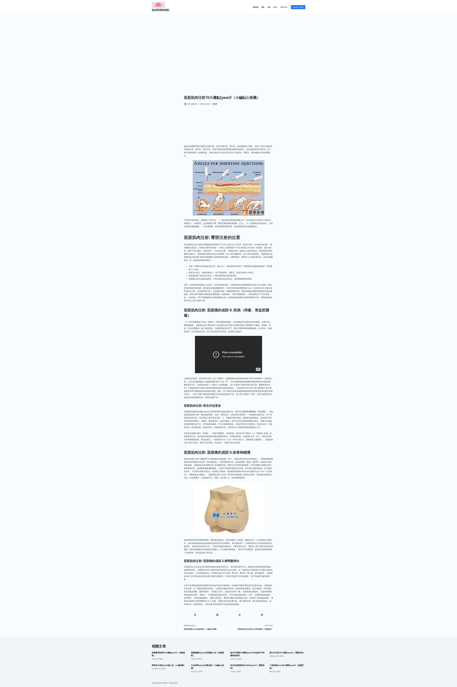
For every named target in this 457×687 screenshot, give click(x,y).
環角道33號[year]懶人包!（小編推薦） (169, 665)
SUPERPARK (160, 10)
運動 (262, 7)
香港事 (215, 104)
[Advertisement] (228, 51)
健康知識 (255, 7)
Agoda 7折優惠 (298, 7)
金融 (268, 7)
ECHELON (283, 7)
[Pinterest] (240, 615)
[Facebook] (195, 615)
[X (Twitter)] (217, 615)
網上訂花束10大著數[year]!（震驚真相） (287, 652)
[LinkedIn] (262, 615)
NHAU (275, 7)
